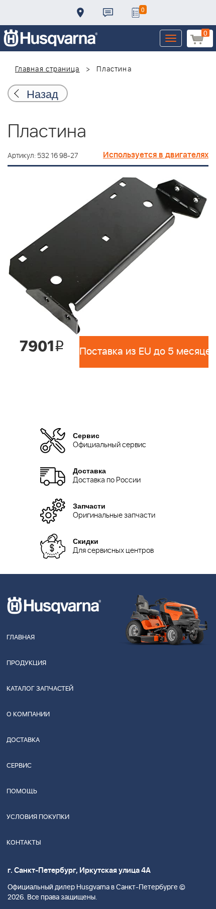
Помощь (22, 791)
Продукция (26, 663)
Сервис (19, 766)
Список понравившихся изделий (136, 13)
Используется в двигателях (155, 155)
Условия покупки (38, 817)
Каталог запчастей (40, 689)
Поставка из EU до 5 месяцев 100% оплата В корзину (143, 351)
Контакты (108, 13)
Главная (21, 637)
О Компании (28, 714)
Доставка (80, 13)
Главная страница (47, 69)
